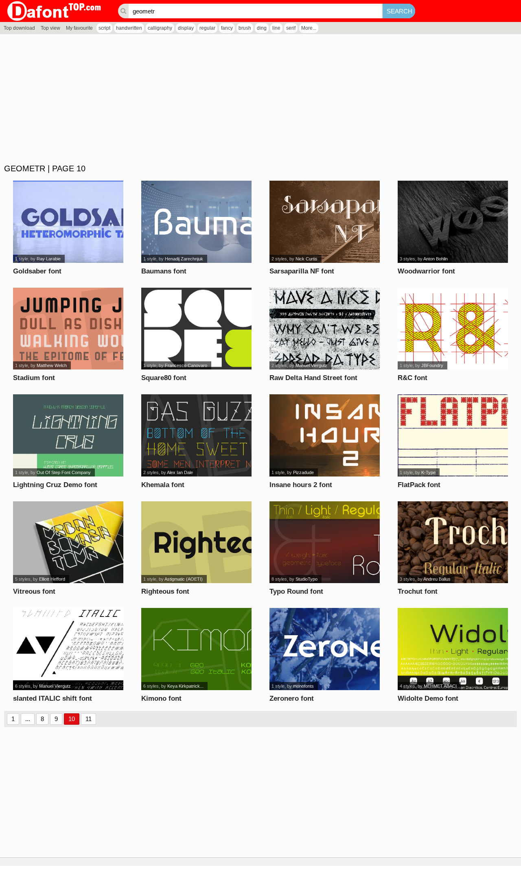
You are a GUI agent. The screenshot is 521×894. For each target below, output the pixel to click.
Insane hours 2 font (300, 485)
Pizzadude (303, 472)
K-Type (428, 472)
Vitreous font (34, 591)
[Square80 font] (196, 329)
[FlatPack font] (453, 435)
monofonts (303, 686)
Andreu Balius (437, 579)
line (276, 28)
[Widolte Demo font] (453, 649)
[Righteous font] (196, 542)
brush (245, 28)
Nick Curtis (306, 258)
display (186, 28)
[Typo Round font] (324, 542)
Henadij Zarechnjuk (184, 258)
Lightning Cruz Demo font (55, 485)
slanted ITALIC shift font (52, 698)
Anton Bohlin (435, 258)
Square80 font (163, 378)
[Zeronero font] (324, 649)
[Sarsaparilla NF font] (324, 222)
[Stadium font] (68, 329)
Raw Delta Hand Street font (313, 378)
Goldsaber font (37, 271)
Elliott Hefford (52, 579)
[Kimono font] (196, 649)
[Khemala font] (196, 435)
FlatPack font (419, 485)
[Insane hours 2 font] (324, 435)
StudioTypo (306, 579)
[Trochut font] (453, 542)
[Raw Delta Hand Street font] (324, 329)
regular (207, 28)
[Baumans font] (196, 222)
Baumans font (163, 271)
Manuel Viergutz (311, 365)
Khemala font (162, 485)
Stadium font (34, 378)
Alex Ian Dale (180, 472)
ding (262, 28)
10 (71, 718)
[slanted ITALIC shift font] (68, 649)
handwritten (129, 28)
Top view (50, 28)
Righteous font (165, 591)
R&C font (412, 378)
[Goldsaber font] (68, 222)
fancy (227, 28)
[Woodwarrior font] (453, 222)
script (104, 28)
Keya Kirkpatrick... (185, 686)
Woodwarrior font (426, 271)
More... (308, 28)
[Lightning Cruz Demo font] (68, 435)
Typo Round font (296, 591)
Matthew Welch (52, 365)
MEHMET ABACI (440, 686)
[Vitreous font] (68, 542)
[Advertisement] (244, 99)
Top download (19, 28)
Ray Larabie (49, 258)
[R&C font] (453, 329)
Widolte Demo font (428, 698)
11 (88, 718)
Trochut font (418, 591)
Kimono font (161, 698)
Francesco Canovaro (186, 365)
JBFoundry (432, 365)
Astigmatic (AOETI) (183, 579)
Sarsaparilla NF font (301, 271)
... (27, 718)
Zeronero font (291, 698)
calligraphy (160, 28)
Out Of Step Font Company (64, 472)
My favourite (79, 28)
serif (291, 28)
